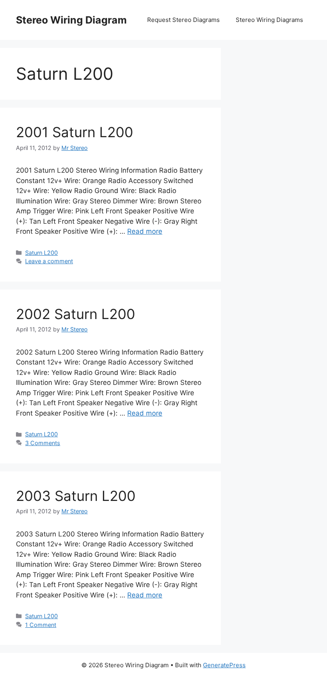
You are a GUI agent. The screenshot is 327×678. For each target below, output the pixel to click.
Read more (144, 231)
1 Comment (40, 624)
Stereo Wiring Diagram (71, 20)
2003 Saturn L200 (76, 495)
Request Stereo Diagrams (183, 20)
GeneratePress (224, 665)
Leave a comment (49, 261)
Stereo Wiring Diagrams (269, 20)
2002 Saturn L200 (75, 313)
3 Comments (42, 443)
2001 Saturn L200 (74, 132)
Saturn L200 (41, 252)
